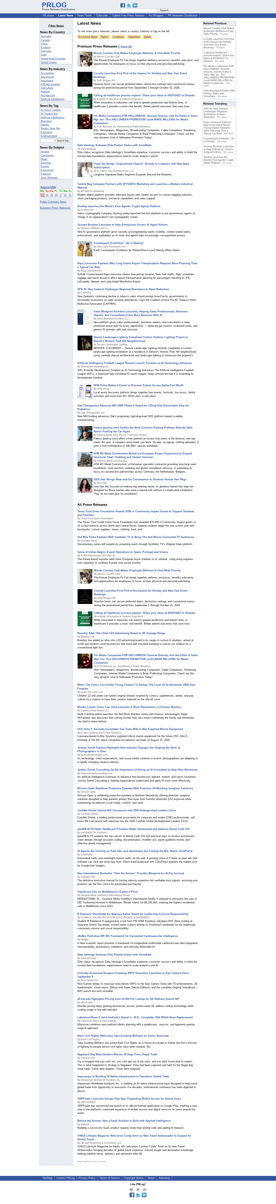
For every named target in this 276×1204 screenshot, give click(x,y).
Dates (147, 36)
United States (49, 62)
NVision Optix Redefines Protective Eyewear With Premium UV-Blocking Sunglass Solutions (135, 788)
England (45, 47)
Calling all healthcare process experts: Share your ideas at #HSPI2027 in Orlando (144, 95)
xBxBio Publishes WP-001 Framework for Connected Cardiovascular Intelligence (127, 936)
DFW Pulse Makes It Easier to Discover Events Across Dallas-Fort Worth (138, 385)
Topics (105, 36)
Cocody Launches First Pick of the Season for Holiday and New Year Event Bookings (219, 43)
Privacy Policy (87, 1178)
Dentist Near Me (50, 128)
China (44, 43)
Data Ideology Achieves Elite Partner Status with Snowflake (114, 145)
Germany (46, 51)
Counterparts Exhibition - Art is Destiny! (118, 243)
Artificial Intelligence (52, 99)
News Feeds (84, 15)
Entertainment (49, 135)
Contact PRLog (65, 1178)
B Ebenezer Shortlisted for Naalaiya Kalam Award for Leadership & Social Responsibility (132, 913)
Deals (44, 159)
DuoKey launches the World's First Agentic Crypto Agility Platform (118, 206)
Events (45, 166)
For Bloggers (156, 15)
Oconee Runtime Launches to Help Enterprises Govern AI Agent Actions (122, 224)
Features (46, 173)
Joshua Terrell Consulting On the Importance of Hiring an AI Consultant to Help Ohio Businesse (137, 769)
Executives (47, 170)
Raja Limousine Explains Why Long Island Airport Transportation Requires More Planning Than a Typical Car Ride (217, 128)
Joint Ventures (49, 177)
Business (46, 121)
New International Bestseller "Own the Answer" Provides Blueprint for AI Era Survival (130, 873)
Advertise (164, 1178)
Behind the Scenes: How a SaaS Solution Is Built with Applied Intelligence (124, 1120)
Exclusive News (88, 36)
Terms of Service (110, 1178)
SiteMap (47, 1178)
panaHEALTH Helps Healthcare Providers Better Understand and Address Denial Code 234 (133, 829)
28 (56, 195)
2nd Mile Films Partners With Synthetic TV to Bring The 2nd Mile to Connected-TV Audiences (135, 537)
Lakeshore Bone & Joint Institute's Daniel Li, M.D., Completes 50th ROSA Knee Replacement (135, 1017)
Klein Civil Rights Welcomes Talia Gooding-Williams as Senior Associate (123, 1035)
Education (47, 132)
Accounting (47, 73)
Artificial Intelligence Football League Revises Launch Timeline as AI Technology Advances (134, 363)
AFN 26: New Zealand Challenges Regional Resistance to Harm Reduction (123, 289)
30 (47, 195)
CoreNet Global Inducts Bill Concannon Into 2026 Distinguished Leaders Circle (126, 810)
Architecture (48, 95)
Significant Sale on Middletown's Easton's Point (107, 891)
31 (42, 195)
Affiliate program (50, 84)
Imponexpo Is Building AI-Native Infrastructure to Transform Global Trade (123, 1076)
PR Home (48, 15)
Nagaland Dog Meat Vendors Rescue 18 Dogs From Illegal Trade (117, 1054)
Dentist (45, 124)
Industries (134, 36)
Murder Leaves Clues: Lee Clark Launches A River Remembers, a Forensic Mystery (129, 707)
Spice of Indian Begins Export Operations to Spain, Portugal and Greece (122, 552)
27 (60, 195)
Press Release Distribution (58, 9)
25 (69, 195)
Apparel (45, 91)
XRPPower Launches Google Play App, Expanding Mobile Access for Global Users (129, 1098)
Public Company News (53, 201)
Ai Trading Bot (49, 113)
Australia (46, 36)
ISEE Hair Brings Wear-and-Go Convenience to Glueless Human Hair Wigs (140, 479)
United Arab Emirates (53, 58)
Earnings (46, 162)
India (43, 54)
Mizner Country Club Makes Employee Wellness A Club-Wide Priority (137, 53)
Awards (45, 151)
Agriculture (47, 87)
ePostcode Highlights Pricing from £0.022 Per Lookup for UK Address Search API (128, 998)
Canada (45, 40)
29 (51, 195)
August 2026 (48, 187)
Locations (118, 36)
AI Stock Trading (51, 109)
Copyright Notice (133, 1178)
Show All (126, 46)
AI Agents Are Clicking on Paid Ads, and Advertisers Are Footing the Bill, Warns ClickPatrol (134, 851)
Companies (47, 155)
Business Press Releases (55, 207)
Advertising (47, 76)
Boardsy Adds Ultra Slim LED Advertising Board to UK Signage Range (121, 633)
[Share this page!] (128, 6)
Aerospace (47, 80)
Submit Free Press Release (128, 15)
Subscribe (102, 15)
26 (65, 195)
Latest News (65, 15)
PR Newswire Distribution (182, 15)
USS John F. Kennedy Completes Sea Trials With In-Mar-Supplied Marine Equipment (130, 729)
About (151, 1178)
